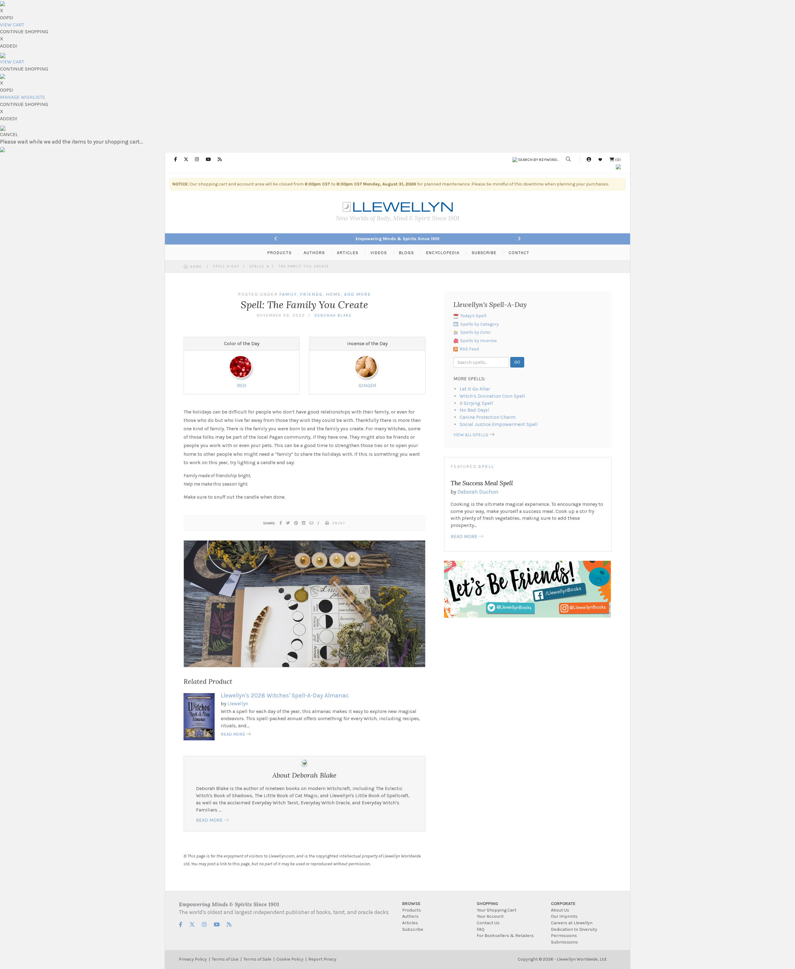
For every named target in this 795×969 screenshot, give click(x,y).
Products (411, 910)
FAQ (480, 929)
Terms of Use (225, 959)
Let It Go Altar (475, 389)
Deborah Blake (333, 315)
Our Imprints (564, 916)
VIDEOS (378, 252)
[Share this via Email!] (311, 523)
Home (196, 267)
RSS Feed (469, 349)
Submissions (564, 942)
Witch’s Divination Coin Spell (492, 396)
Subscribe (412, 929)
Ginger (367, 385)
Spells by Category (479, 324)
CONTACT (519, 252)
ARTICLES (347, 252)
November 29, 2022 (281, 315)
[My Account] (589, 159)
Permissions (564, 935)
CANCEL (9, 134)
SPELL (486, 466)
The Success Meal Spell (482, 483)
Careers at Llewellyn (572, 923)
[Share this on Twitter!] (288, 523)
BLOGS (406, 252)
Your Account (490, 916)
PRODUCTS (279, 252)
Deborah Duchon (477, 492)
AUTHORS (314, 252)
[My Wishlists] (600, 159)
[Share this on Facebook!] (281, 523)
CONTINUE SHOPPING (24, 31)
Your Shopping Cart (496, 910)
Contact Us (488, 923)
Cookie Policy (289, 959)
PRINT (339, 523)
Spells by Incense (478, 340)
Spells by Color (475, 332)
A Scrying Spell (476, 403)
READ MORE (233, 734)
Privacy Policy (193, 959)
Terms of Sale (257, 959)
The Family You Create (304, 266)
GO (517, 362)
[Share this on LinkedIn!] (304, 523)
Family (288, 294)
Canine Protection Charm (488, 417)
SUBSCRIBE (484, 252)
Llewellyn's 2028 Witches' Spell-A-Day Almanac (285, 695)
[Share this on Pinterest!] (296, 523)
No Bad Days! (474, 410)
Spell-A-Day (226, 266)
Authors (410, 916)
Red (241, 385)
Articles (410, 923)
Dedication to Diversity (574, 929)
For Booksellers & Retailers (505, 935)
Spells (257, 266)
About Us (560, 910)
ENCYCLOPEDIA (443, 252)
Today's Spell (473, 315)
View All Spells (470, 434)
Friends (311, 294)
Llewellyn (237, 703)
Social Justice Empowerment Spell (499, 424)
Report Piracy (322, 959)
